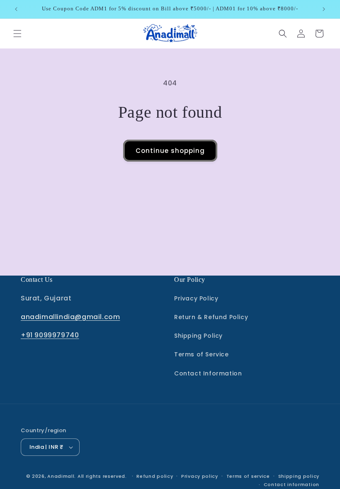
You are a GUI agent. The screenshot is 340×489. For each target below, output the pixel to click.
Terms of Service (201, 354)
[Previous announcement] (16, 9)
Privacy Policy (196, 298)
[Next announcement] (324, 9)
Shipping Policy (198, 336)
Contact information (291, 484)
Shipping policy (299, 476)
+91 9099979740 (50, 335)
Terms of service (248, 476)
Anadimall (60, 476)
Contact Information (208, 373)
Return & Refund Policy (211, 317)
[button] (17, 33)
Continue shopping (170, 150)
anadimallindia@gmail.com (70, 317)
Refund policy (154, 476)
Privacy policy (199, 476)
